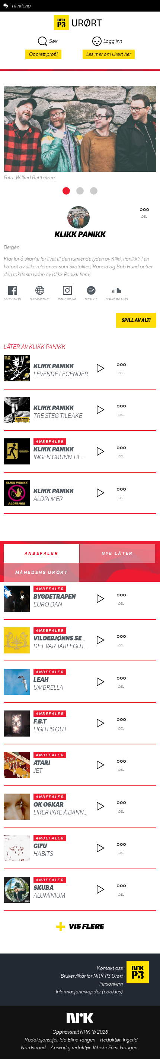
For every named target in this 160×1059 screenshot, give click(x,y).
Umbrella (48, 687)
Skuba (43, 887)
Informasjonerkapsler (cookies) (89, 992)
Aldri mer (48, 498)
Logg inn (112, 41)
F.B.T (40, 721)
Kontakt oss (110, 968)
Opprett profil (43, 54)
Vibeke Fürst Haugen (115, 1047)
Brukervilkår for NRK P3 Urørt (92, 976)
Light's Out (50, 729)
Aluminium (49, 895)
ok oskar (48, 804)
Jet (37, 770)
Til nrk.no (21, 6)
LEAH (40, 679)
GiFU (40, 846)
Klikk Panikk (53, 366)
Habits (43, 853)
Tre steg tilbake (57, 415)
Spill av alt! (136, 320)
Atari (41, 762)
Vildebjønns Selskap (66, 638)
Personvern (111, 984)
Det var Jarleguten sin (67, 646)
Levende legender (60, 374)
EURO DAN (47, 604)
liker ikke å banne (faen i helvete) (83, 812)
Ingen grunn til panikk (67, 457)
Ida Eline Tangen (77, 1040)
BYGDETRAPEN (54, 596)
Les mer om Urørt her (108, 54)
